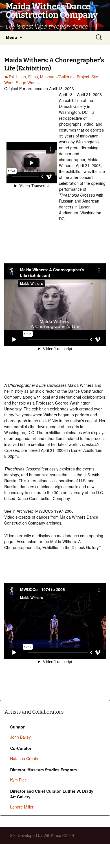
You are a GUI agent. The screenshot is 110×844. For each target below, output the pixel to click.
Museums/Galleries (57, 76)
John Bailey (20, 737)
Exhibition (17, 76)
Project (83, 76)
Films (33, 76)
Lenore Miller (22, 807)
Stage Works (27, 82)
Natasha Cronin (24, 758)
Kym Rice (18, 780)
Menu (11, 37)
